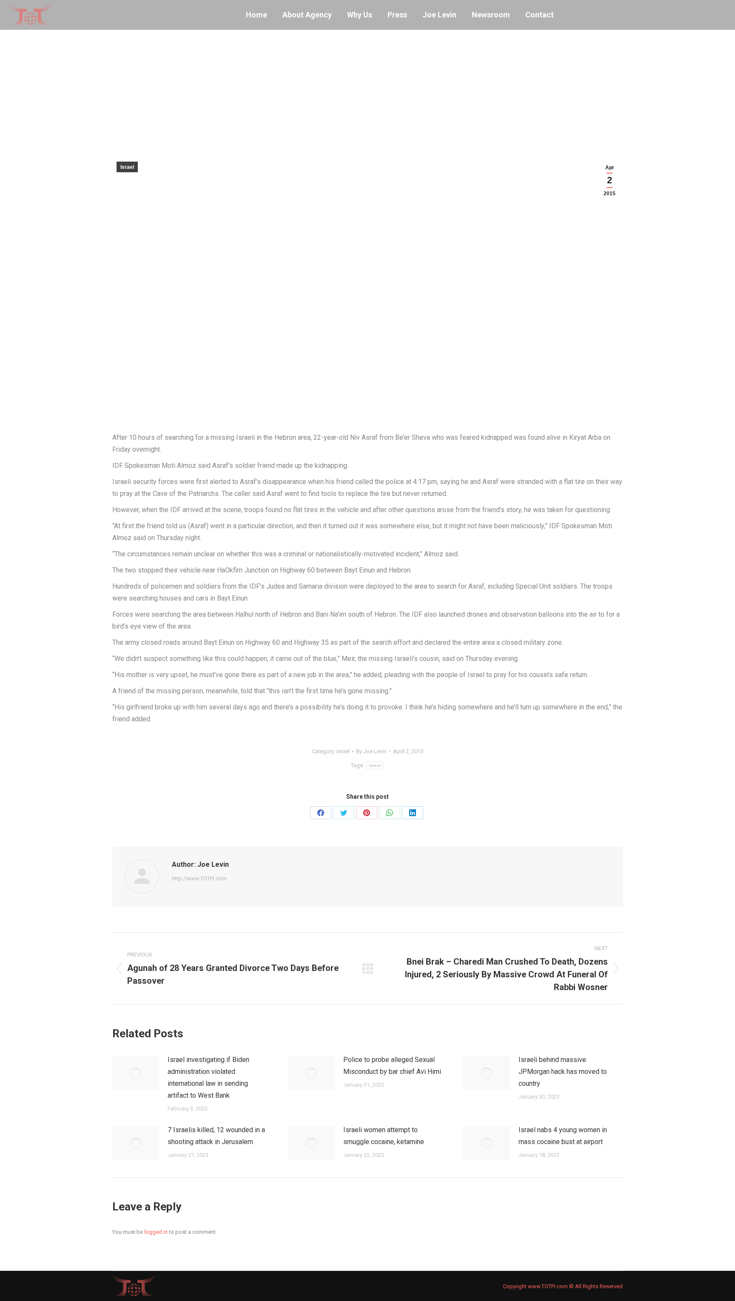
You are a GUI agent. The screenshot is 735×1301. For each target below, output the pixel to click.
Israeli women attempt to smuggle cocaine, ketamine (383, 1136)
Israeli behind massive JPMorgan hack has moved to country (562, 1071)
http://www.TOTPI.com (199, 878)
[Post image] (135, 1073)
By (371, 751)
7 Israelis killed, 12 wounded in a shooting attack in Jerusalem (216, 1136)
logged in (156, 1232)
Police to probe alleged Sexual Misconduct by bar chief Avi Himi (392, 1066)
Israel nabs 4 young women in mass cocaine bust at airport (562, 1136)
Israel (127, 167)
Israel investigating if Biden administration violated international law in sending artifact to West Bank (208, 1077)
